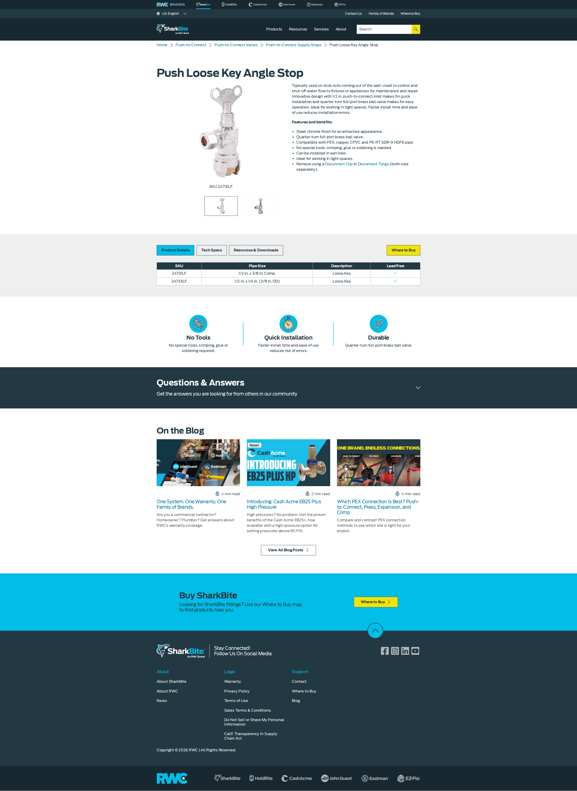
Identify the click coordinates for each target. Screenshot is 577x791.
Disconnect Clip (339, 164)
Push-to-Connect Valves (236, 45)
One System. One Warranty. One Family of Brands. (191, 504)
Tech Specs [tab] (211, 250)
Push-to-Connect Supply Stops (293, 45)
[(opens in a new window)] (229, 4)
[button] (403, 250)
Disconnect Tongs (373, 164)
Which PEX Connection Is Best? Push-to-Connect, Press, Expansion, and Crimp (378, 507)
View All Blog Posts (285, 550)
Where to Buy (373, 602)
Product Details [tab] (175, 250)
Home (162, 45)
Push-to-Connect (191, 45)
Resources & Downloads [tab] (256, 250)
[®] (203, 4)
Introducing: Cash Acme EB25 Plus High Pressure (284, 504)
